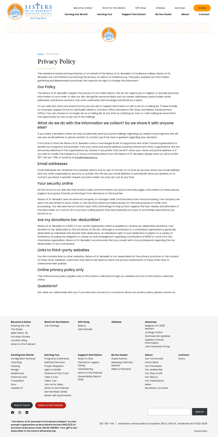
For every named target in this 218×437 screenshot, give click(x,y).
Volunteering (85, 369)
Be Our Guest (119, 355)
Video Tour (50, 380)
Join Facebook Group (157, 346)
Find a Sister (152, 362)
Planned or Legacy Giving (88, 364)
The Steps (17, 329)
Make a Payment (121, 369)
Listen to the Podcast (23, 344)
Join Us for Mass (53, 384)
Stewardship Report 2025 (89, 378)
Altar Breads (85, 329)
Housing (15, 366)
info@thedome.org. (86, 157)
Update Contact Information (154, 341)
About (149, 355)
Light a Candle (52, 369)
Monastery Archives (156, 388)
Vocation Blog (19, 340)
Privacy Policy (200, 430)
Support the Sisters (90, 355)
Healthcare (17, 373)
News (148, 384)
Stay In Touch (22, 405)
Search (199, 411)
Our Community (154, 358)
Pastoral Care (19, 377)
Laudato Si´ (17, 388)
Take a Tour (51, 377)
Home (40, 54)
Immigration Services (23, 358)
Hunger (15, 369)
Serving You (51, 355)
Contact (183, 355)
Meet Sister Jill (19, 333)
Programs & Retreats (56, 358)
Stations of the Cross (56, 373)
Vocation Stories (20, 336)
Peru (13, 384)
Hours (181, 358)
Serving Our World (22, 355)
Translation (17, 380)
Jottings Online (153, 332)
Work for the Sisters (56, 322)
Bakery (82, 325)
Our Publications (154, 380)
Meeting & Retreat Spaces (122, 364)
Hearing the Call (20, 325)
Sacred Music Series (56, 391)
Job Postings (51, 325)
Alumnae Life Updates (157, 336)
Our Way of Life (153, 373)
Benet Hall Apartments (57, 395)
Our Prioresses (153, 366)
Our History (151, 377)
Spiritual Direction (54, 362)
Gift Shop (84, 322)
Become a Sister (21, 322)
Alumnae (150, 322)
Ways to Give (85, 358)
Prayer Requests (53, 366)
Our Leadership (154, 369)
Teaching (16, 362)
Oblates (116, 322)
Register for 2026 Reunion (155, 327)
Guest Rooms (119, 358)
